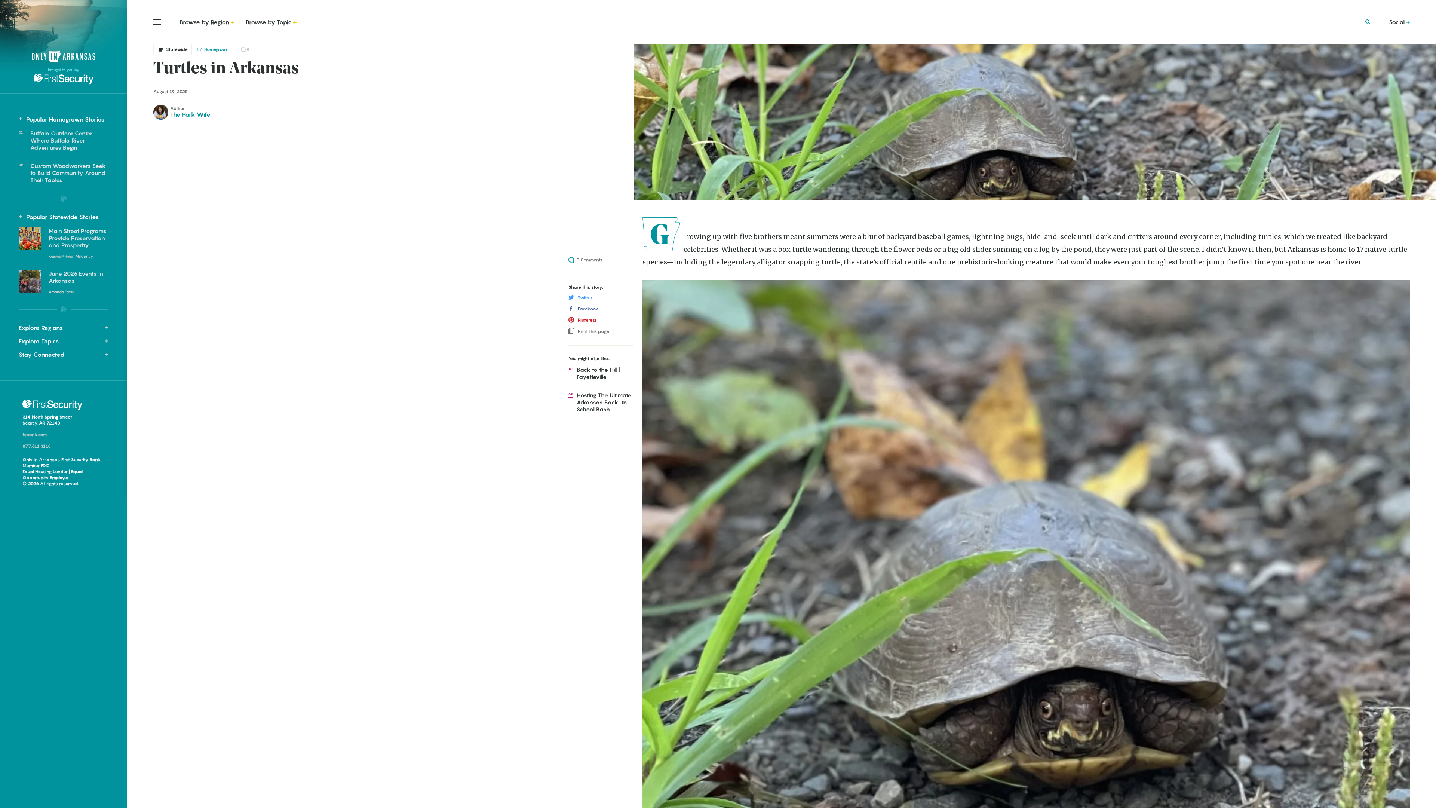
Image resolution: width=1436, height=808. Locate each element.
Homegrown (216, 49)
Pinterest (587, 320)
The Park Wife (190, 114)
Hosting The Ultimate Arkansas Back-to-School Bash (605, 402)
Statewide (177, 49)
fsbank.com (34, 434)
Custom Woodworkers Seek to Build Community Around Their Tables (68, 172)
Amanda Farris (61, 292)
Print (593, 331)
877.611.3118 (36, 446)
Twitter (585, 297)
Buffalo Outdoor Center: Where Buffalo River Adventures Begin (62, 140)
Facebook (588, 309)
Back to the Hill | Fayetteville (599, 373)
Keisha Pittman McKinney (71, 256)
